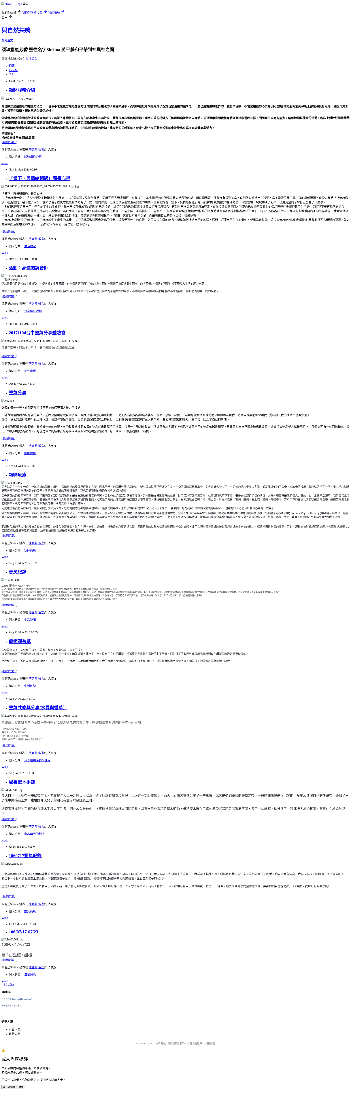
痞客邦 (33, 149)
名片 (12, 74)
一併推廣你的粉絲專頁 (11, 1006)
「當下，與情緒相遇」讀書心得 (39, 178)
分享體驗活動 (33, 311)
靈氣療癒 (30, 371)
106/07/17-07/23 (23, 931)
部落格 (13, 70)
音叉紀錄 (17, 572)
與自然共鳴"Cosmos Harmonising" (16, 999)
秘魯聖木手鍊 (22, 782)
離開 (21, 1087)
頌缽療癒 (17, 475)
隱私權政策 (196, 1043)
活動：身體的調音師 (28, 268)
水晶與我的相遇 (34, 834)
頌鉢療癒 (30, 550)
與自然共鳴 (16, 30)
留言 (41, 149)
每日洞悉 (30, 974)
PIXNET (148, 1043)
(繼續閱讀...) (9, 142)
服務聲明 (210, 1043)
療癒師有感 (20, 641)
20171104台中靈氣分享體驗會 (37, 332)
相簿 (12, 65)
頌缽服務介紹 (22, 90)
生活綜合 (31, 58)
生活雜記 (30, 246)
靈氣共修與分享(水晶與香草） (38, 707)
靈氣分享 (17, 392)
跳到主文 (7, 40)
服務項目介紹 (33, 156)
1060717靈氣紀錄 (25, 855)
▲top (4, 163)
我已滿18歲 (9, 1087)
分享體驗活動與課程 (37, 760)
